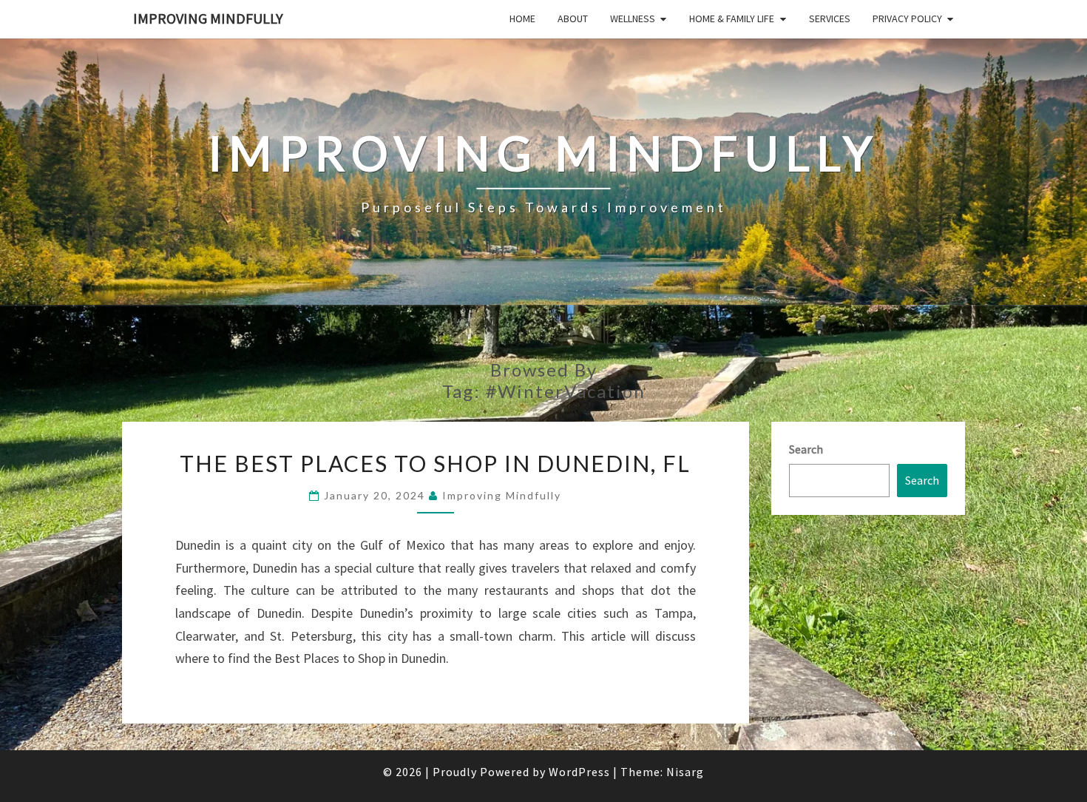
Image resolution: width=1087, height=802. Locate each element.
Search (806, 449)
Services (829, 18)
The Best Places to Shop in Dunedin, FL (435, 463)
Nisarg (685, 771)
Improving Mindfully (208, 18)
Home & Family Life (731, 18)
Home (522, 18)
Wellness (632, 18)
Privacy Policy (907, 18)
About (573, 18)
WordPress (579, 771)
